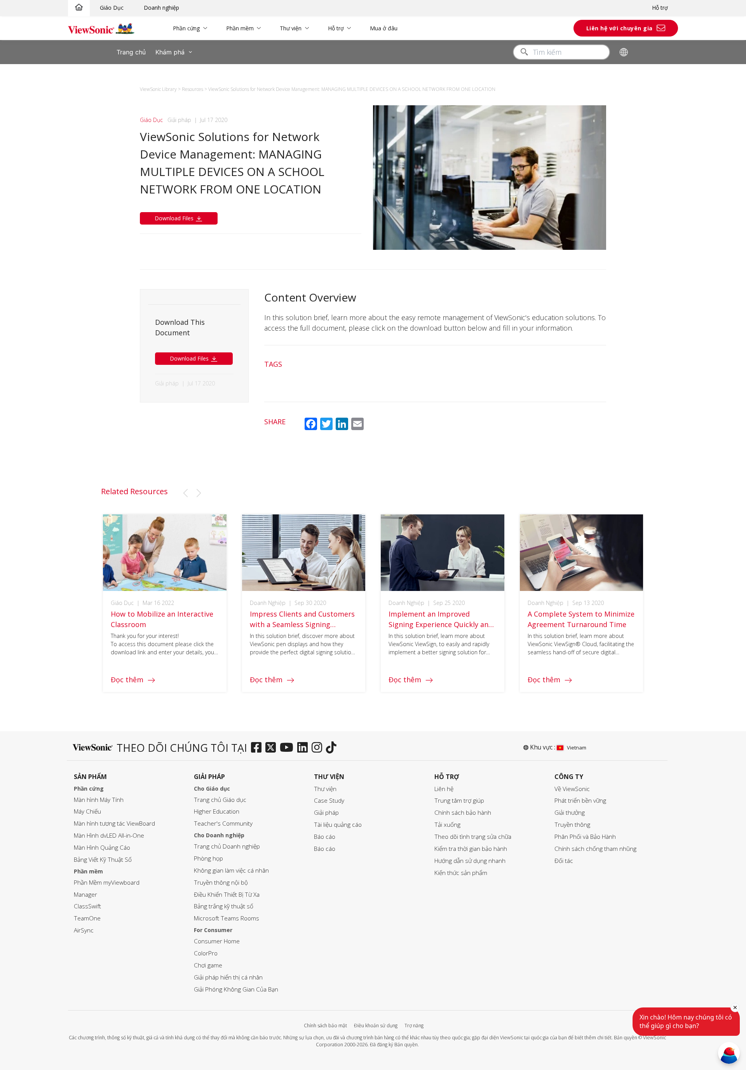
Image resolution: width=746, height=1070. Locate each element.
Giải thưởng (569, 813)
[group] (164, 603)
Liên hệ (443, 789)
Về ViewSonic (572, 789)
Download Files (175, 218)
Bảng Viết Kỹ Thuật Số (103, 860)
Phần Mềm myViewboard (106, 882)
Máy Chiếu (87, 811)
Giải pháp (326, 813)
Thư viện (291, 28)
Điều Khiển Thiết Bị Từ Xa (227, 895)
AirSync (84, 930)
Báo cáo (324, 837)
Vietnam (576, 747)
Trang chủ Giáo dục (220, 800)
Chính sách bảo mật (325, 1025)
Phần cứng (186, 28)
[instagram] (319, 748)
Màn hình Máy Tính (99, 800)
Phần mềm (240, 28)
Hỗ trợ (660, 7)
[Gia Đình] (79, 7)
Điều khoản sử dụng (375, 1025)
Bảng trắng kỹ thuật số (223, 906)
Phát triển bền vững (580, 800)
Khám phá (170, 52)
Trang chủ (131, 52)
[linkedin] (304, 748)
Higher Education (216, 811)
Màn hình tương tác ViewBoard (114, 823)
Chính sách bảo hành (462, 813)
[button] (185, 493)
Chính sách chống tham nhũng (595, 849)
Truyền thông (572, 825)
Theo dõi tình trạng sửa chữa (472, 837)
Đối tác (563, 861)
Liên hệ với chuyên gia (619, 28)
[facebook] (258, 748)
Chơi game (208, 965)
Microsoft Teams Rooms (226, 918)
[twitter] (272, 748)
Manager (85, 895)
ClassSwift (87, 906)
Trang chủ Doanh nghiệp (227, 846)
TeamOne (87, 918)
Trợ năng (414, 1025)
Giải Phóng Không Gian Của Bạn (236, 989)
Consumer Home (217, 941)
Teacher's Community (223, 823)
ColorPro (206, 953)
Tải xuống (447, 825)
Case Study (329, 800)
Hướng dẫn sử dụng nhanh (469, 861)
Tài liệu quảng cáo (338, 825)
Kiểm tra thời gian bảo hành (470, 849)
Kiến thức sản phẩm (460, 873)
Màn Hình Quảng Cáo (102, 847)
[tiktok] (333, 748)
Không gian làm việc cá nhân (231, 870)
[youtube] (288, 748)
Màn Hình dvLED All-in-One (109, 835)
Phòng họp (208, 858)
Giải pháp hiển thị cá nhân (228, 977)
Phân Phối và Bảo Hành (585, 837)
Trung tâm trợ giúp (459, 800)
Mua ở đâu (383, 28)
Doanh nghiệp (161, 7)
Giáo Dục (112, 7)
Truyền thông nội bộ (221, 882)
